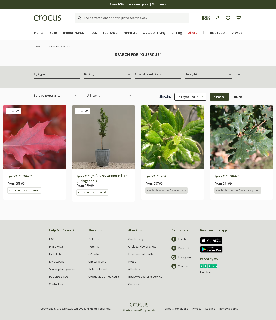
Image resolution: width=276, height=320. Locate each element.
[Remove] (201, 97)
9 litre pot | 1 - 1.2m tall (92, 192)
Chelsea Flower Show (142, 246)
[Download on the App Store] (210, 240)
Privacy (196, 308)
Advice (237, 32)
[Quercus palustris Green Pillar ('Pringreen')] (103, 137)
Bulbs (53, 32)
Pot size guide (58, 276)
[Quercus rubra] (34, 137)
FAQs (52, 239)
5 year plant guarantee (64, 269)
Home (37, 46)
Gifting (176, 32)
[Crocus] (47, 18)
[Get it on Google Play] (210, 249)
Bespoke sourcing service (145, 276)
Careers (133, 284)
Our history (135, 239)
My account (56, 261)
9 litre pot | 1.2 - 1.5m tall (24, 190)
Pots (93, 32)
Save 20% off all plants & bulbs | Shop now (138, 4)
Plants (39, 32)
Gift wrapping (97, 261)
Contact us (56, 284)
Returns (93, 246)
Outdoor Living (154, 32)
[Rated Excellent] (209, 266)
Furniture (130, 32)
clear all (219, 97)
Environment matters (142, 254)
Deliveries (95, 239)
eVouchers (95, 254)
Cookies (210, 308)
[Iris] (206, 18)
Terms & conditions (175, 308)
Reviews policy (228, 308)
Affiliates (134, 269)
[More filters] (239, 74)
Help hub (55, 254)
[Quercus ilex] (172, 137)
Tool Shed (110, 32)
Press (132, 261)
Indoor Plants (73, 32)
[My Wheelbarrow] (239, 18)
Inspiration (218, 32)
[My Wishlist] (227, 18)
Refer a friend (97, 269)
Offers (192, 32)
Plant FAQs (56, 246)
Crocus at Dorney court (103, 276)
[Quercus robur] (241, 137)
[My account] (217, 18)
